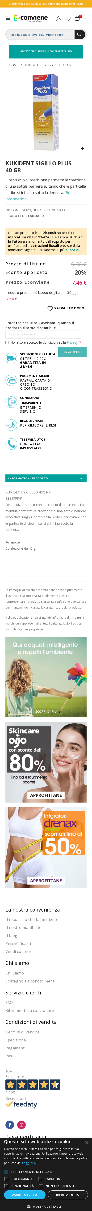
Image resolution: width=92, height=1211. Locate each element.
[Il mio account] (58, 18)
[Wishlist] (68, 18)
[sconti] (45, 847)
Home (13, 65)
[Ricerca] (80, 34)
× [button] (86, 1143)
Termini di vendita (22, 1032)
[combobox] (40, 34)
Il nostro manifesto (23, 927)
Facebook (9, 1125)
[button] (82, 148)
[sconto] (45, 762)
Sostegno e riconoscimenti (30, 981)
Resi (9, 1056)
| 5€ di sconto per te (34, 3)
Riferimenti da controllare (29, 1010)
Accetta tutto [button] (24, 1195)
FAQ (9, 1002)
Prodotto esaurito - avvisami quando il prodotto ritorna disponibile (39, 325)
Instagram (21, 1125)
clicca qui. (74, 250)
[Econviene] (31, 18)
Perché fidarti (18, 943)
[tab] (45, 478)
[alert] (46, 1174)
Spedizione (15, 1040)
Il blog (11, 935)
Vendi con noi (18, 951)
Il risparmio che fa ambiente (31, 919)
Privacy (72, 342)
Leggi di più (30, 1163)
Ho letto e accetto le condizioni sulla (44, 342)
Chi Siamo (14, 973)
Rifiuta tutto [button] (67, 1195)
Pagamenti (15, 1048)
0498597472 (17, 3)
